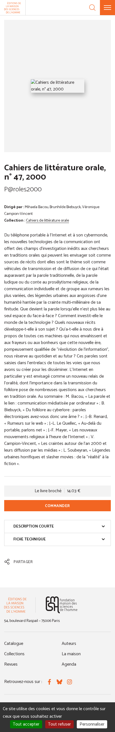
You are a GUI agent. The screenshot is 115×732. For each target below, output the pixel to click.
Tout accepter (26, 724)
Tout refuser (59, 724)
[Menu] (107, 7)
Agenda (69, 664)
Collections (14, 654)
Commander (57, 506)
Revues (11, 664)
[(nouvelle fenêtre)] (61, 605)
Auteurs (69, 643)
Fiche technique (29, 539)
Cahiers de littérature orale (47, 220)
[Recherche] (92, 7)
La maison (71, 654)
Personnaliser (92, 724)
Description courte (33, 526)
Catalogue (13, 643)
